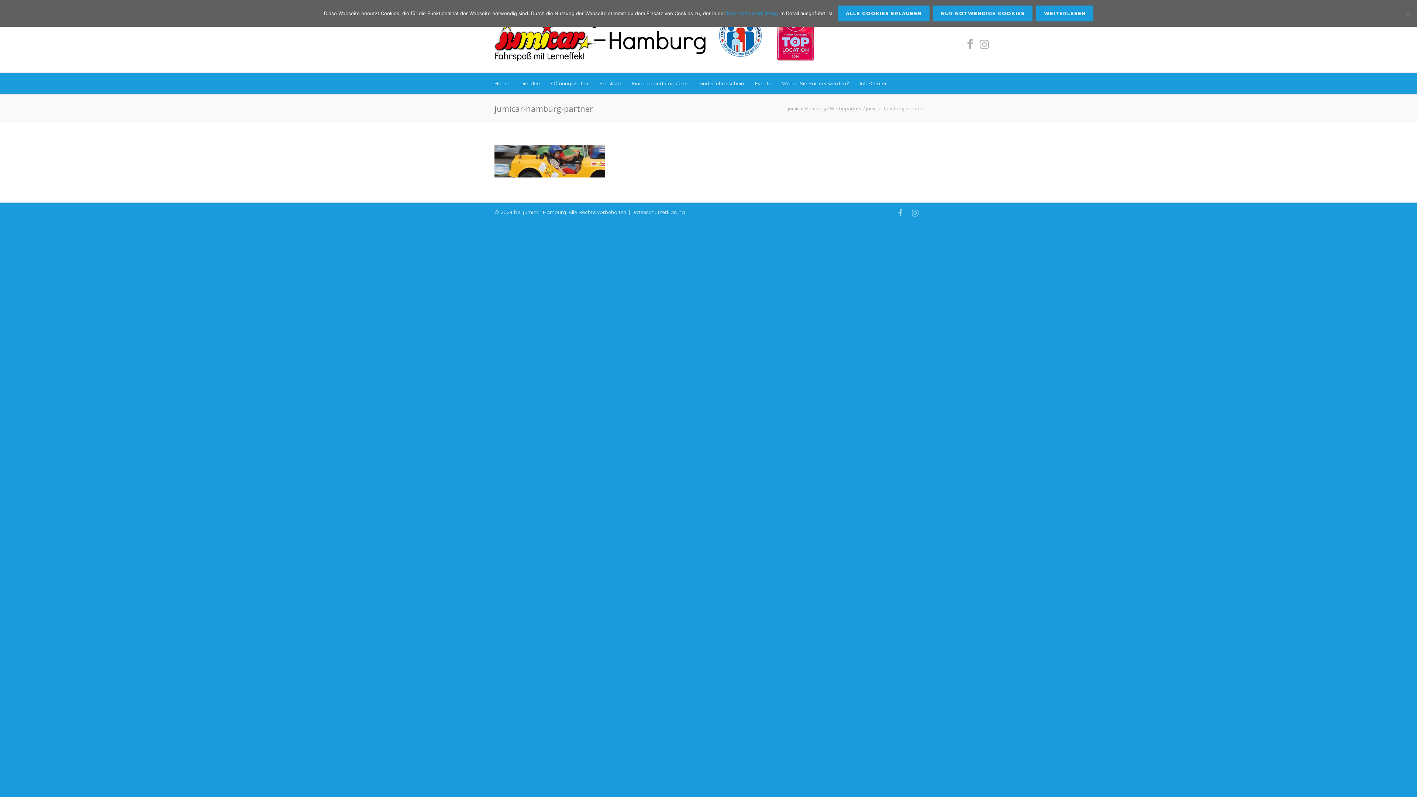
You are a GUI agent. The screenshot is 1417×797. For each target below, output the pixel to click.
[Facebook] (969, 44)
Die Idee (530, 83)
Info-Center (873, 83)
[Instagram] (984, 44)
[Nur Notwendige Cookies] (1407, 13)
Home (501, 83)
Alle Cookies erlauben (884, 13)
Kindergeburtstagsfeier (659, 83)
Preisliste (610, 83)
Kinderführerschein (721, 83)
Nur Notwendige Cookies (983, 13)
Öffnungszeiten (569, 83)
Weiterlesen (1065, 13)
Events (763, 83)
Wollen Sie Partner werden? (815, 83)
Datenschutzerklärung (658, 212)
